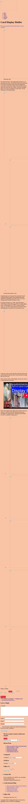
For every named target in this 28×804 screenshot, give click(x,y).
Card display (11, 698)
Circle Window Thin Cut (12, 751)
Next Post (12, 700)
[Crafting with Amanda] (9, 10)
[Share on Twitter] (6, 694)
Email (2, 721)
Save (11, 691)
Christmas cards (19, 698)
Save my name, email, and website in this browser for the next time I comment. (13, 727)
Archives (6, 763)
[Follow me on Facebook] (4, 771)
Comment (3, 705)
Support (5, 17)
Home (5, 18)
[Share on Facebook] (2, 694)
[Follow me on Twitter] (7, 771)
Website (2, 724)
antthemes (17, 801)
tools (5, 14)
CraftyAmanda (5, 26)
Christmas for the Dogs (12, 750)
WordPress (3, 801)
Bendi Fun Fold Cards (12, 748)
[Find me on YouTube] (9, 771)
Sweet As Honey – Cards (13, 747)
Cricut (5, 15)
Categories (6, 757)
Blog (5, 13)
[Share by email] (14, 694)
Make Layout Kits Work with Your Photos (17, 746)
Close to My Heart (15, 26)
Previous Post (5, 700)
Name (2, 718)
